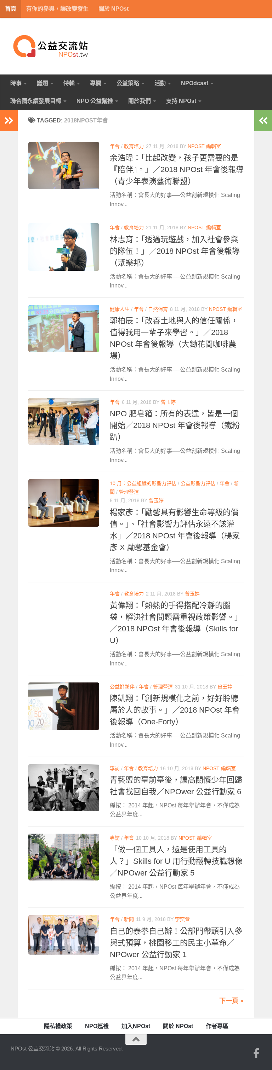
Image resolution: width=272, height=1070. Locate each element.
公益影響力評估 (198, 483)
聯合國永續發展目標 (35, 101)
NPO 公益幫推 (94, 101)
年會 (115, 146)
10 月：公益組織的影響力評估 (143, 483)
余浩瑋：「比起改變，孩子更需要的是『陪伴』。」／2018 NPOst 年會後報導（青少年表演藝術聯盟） (177, 169)
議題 (42, 83)
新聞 (129, 919)
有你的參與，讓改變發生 (57, 9)
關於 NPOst (113, 9)
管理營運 (129, 492)
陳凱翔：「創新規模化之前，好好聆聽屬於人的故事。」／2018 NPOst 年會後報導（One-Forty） (175, 710)
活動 (160, 83)
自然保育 (158, 309)
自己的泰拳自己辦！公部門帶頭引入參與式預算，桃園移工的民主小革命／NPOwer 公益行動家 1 (176, 943)
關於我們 (139, 101)
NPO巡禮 (97, 1026)
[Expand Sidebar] (9, 120)
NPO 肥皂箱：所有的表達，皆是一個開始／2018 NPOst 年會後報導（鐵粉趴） (175, 425)
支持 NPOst (181, 101)
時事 (16, 83)
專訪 (115, 768)
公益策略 (128, 83)
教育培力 (134, 146)
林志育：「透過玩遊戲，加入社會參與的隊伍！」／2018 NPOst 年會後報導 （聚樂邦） (175, 251)
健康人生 (120, 309)
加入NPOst (135, 1026)
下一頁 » (231, 1000)
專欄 (95, 83)
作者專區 (217, 1026)
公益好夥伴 (122, 687)
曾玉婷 (168, 402)
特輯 (69, 83)
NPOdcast (194, 83)
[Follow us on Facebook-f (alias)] (256, 1053)
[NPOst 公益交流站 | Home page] (51, 46)
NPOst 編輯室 (204, 146)
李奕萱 (182, 919)
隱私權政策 (58, 1026)
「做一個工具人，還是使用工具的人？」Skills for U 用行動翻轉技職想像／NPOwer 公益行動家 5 (176, 861)
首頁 (10, 9)
